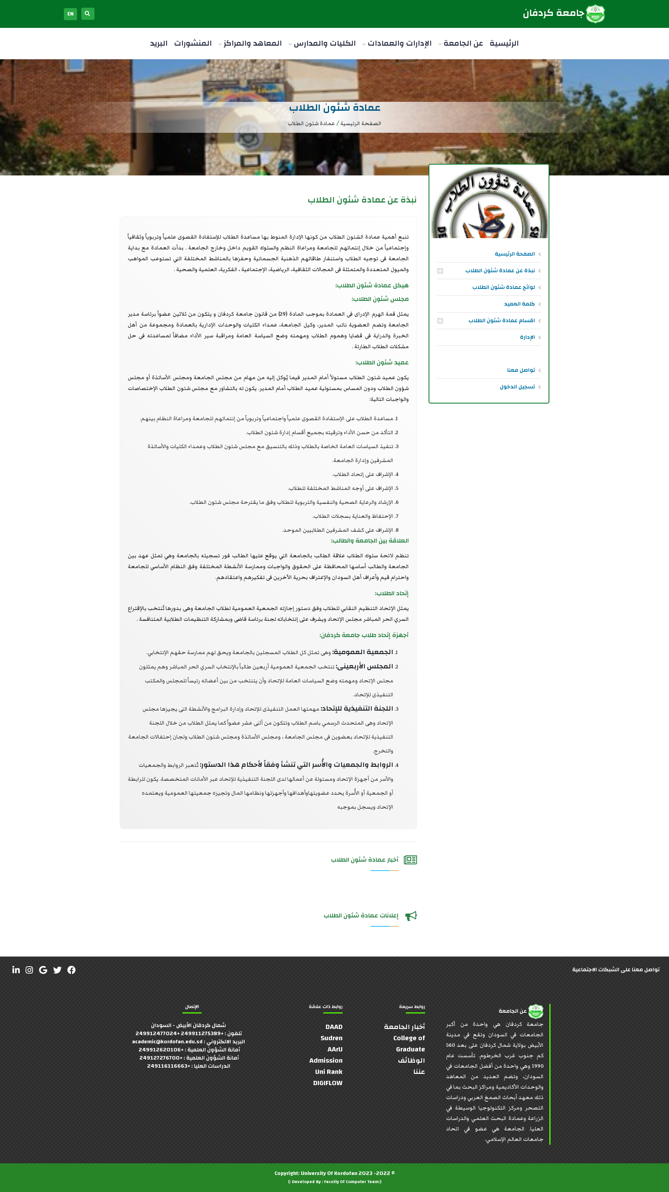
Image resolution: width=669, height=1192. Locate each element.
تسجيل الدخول (517, 387)
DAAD (334, 1026)
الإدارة (527, 337)
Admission (326, 1060)
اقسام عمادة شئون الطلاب (501, 321)
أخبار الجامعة (404, 1026)
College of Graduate (409, 1044)
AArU (335, 1049)
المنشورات (193, 43)
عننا (419, 1071)
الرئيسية (504, 43)
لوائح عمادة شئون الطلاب (503, 287)
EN (70, 14)
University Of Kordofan (329, 1173)
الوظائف (411, 1060)
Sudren (332, 1038)
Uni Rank (329, 1071)
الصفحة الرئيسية (515, 254)
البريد (159, 43)
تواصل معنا (521, 370)
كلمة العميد (519, 304)
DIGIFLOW (328, 1083)
